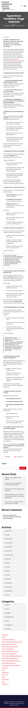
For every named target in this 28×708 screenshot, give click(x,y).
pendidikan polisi (9, 617)
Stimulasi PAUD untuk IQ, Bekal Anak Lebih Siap (14, 489)
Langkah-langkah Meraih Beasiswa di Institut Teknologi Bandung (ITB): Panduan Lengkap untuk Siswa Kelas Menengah (13, 43)
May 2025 (7, 571)
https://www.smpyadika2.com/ (9, 653)
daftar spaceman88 (15, 60)
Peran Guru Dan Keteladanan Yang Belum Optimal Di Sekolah (14, 502)
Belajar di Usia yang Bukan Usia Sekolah (13, 478)
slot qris (4, 637)
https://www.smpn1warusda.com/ (10, 651)
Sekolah (7, 621)
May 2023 (7, 595)
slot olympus (5, 667)
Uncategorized (8, 625)
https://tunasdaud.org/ (8, 649)
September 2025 (9, 555)
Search (4, 463)
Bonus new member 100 (9, 515)
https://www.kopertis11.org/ (9, 663)
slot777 (3, 670)
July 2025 (7, 563)
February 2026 (8, 538)
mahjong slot (5, 672)
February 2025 (8, 583)
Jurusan (7, 609)
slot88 (3, 677)
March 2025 (8, 579)
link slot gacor (5, 679)
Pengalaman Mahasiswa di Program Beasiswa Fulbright (12, 517)
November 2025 (8, 547)
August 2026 (8, 530)
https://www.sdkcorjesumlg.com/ (10, 646)
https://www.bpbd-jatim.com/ (9, 644)
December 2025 (8, 543)
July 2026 (7, 535)
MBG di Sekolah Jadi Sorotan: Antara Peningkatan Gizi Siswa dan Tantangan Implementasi (15, 496)
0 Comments (20, 456)
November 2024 (9, 591)
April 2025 (7, 575)
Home (13, 24)
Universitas (8, 629)
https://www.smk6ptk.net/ (8, 639)
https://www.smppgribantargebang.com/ (12, 656)
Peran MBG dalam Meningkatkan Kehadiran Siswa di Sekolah (13, 484)
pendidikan (8, 613)
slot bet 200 (5, 635)
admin (8, 456)
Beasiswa (7, 605)
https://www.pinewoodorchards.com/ (11, 665)
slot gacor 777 (5, 684)
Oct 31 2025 (6, 37)
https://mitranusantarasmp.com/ (10, 658)
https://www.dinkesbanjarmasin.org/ (11, 660)
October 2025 (8, 551)
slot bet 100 (5, 674)
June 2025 (7, 567)
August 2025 (8, 559)
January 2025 (8, 587)
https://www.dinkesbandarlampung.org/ (12, 642)
